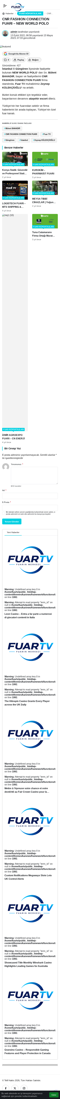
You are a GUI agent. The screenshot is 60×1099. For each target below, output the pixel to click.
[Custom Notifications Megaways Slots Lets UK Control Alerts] (30, 840)
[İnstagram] (24, 1088)
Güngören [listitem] (9, 140)
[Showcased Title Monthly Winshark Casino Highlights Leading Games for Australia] (30, 927)
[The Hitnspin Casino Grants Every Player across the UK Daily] (30, 666)
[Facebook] (5, 1088)
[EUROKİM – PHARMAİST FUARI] (45, 165)
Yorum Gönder (12, 521)
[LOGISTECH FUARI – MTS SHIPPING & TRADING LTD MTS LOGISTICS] (15, 196)
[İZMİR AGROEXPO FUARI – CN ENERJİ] (15, 328)
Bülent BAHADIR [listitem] (12, 128)
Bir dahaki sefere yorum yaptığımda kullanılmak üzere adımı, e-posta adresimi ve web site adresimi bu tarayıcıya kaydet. (31, 513)
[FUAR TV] (17, 5)
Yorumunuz (17, 464)
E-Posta (6, 502)
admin (13, 32)
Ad (4, 490)
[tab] (24, 532)
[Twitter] (14, 1088)
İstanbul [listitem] (24, 140)
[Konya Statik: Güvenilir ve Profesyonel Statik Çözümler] (15, 165)
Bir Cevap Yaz (12, 448)
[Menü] (5, 6)
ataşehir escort (38, 98)
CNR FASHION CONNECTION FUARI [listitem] (20, 134)
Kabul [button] (54, 1095)
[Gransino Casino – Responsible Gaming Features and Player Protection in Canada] (30, 1014)
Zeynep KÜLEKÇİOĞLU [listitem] (44, 140)
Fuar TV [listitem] (46, 134)
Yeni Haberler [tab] (13, 532)
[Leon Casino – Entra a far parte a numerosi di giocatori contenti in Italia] (30, 578)
